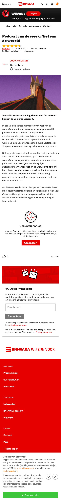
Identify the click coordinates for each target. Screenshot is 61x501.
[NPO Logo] (57, 4)
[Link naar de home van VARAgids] (5, 13)
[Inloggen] (52, 4)
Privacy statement (44, 332)
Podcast (6, 48)
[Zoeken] (42, 4)
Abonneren (35, 26)
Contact (47, 26)
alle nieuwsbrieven (18, 325)
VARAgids (18, 13)
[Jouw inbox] (47, 4)
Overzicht (11, 26)
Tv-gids (23, 26)
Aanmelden (15, 316)
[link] (5, 64)
